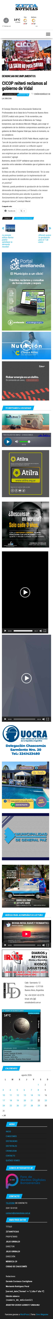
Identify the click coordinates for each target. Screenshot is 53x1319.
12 (18, 1095)
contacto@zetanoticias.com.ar (18, 1213)
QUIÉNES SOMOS (13, 1160)
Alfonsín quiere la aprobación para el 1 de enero (44, 238)
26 (18, 1105)
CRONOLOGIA (11, 1151)
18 (11, 1100)
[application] (26, 345)
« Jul (4, 1115)
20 (25, 1100)
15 (39, 1095)
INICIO (8, 1131)
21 (32, 1100)
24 (4, 1105)
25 (11, 1105)
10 (4, 1095)
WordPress (24, 1314)
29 (39, 1105)
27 (25, 1105)
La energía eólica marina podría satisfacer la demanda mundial (7, 241)
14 (32, 1095)
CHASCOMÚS (11, 1136)
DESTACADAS (11, 1141)
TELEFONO (10, 1203)
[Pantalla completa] (45, 631)
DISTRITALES (11, 1146)
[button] (26, 345)
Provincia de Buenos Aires (24, 218)
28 (32, 1105)
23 (46, 1100)
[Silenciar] (40, 631)
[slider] (23, 630)
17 (4, 1100)
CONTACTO (10, 1156)
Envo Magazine (42, 1314)
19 (18, 1100)
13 (25, 1095)
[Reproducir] (5, 631)
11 (11, 1095)
